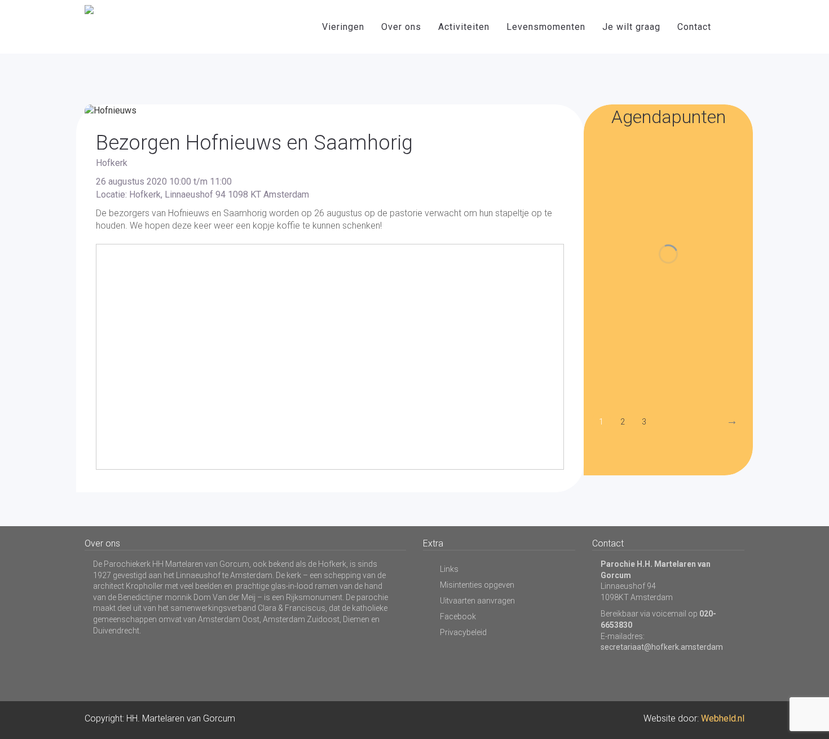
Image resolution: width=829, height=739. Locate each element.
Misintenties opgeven (477, 584)
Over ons (401, 26)
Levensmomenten (545, 26)
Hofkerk (111, 163)
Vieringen (343, 26)
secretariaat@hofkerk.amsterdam (662, 646)
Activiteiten (464, 26)
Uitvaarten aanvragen (477, 600)
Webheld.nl (722, 718)
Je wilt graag (631, 26)
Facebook (458, 616)
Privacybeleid (463, 632)
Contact (694, 26)
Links (449, 569)
